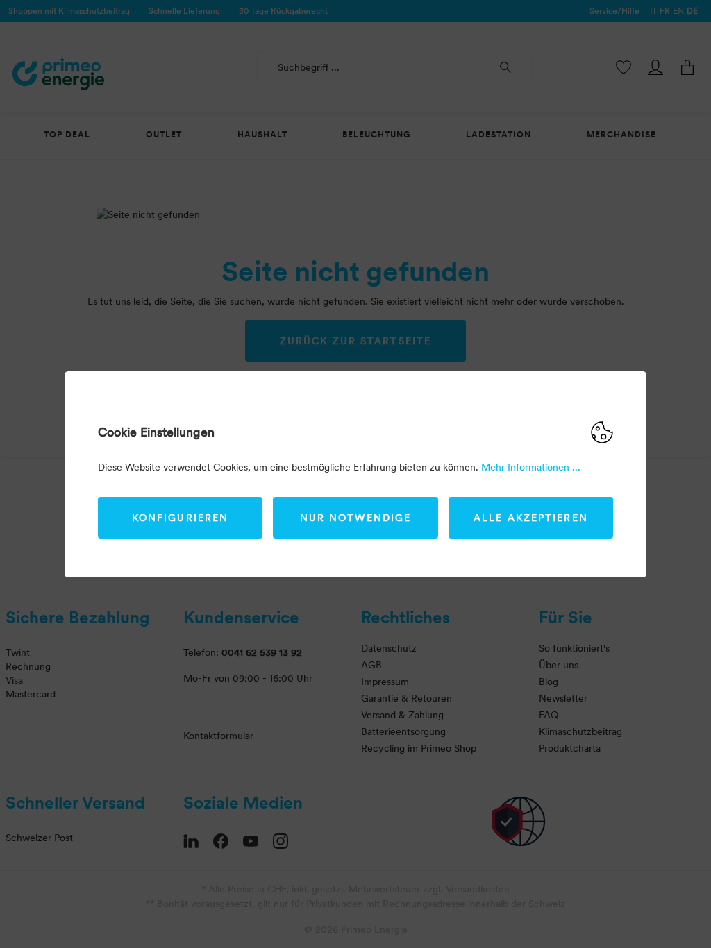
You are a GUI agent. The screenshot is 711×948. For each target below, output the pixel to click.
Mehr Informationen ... (530, 467)
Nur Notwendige (355, 517)
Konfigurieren (180, 517)
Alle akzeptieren (531, 517)
